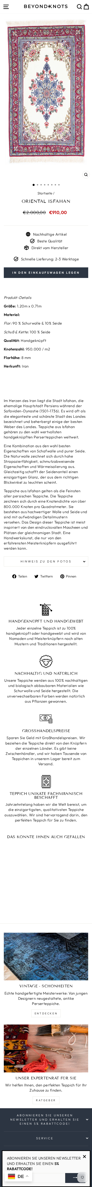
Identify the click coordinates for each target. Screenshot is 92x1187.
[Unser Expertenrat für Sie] (46, 1048)
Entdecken (46, 1013)
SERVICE (45, 1138)
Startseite (45, 193)
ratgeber (46, 1100)
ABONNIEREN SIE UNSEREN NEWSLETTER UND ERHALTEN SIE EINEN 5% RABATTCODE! (44, 1119)
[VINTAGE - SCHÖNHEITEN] (46, 957)
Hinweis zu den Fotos (46, 561)
